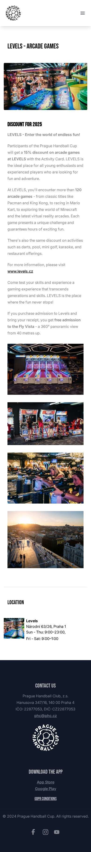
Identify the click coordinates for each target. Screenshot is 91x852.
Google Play (45, 788)
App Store (45, 782)
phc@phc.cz (45, 715)
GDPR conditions (46, 798)
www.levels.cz (20, 271)
